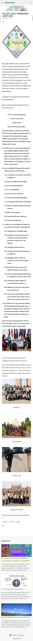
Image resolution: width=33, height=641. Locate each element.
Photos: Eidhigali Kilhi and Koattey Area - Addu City (15, 617)
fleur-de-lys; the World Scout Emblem (11, 589)
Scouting (11, 521)
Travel (18, 521)
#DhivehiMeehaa (10, 2)
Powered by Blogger (17, 635)
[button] (3, 21)
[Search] (31, 3)
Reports (5, 521)
